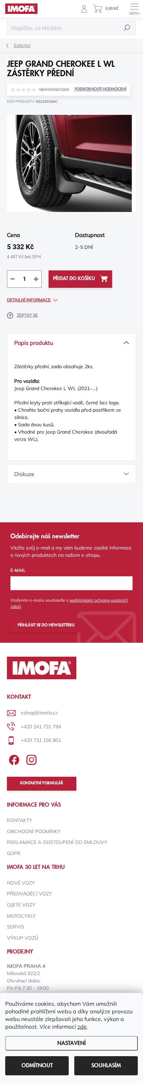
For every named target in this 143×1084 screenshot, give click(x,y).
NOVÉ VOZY (21, 883)
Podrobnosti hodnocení (100, 89)
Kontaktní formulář (41, 783)
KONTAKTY (19, 820)
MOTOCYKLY (21, 916)
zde (82, 1026)
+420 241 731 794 (41, 726)
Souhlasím (106, 1065)
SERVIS (15, 927)
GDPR (13, 853)
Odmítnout (37, 1065)
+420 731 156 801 (41, 740)
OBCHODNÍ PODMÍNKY (34, 831)
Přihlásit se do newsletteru (46, 625)
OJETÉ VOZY (21, 905)
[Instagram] (30, 759)
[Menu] (134, 8)
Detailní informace (29, 299)
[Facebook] (13, 759)
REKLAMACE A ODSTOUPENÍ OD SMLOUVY (57, 842)
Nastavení (71, 1043)
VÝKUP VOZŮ (22, 938)
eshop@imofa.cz (39, 713)
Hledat (127, 27)
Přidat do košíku (74, 279)
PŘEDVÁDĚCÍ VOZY (29, 894)
